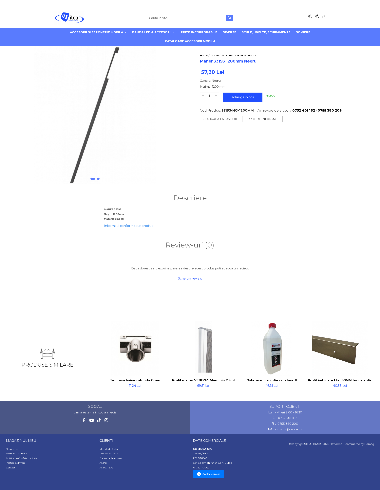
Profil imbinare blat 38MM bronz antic (340, 380)
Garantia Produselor (111, 458)
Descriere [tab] (190, 198)
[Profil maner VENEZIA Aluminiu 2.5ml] (203, 348)
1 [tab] (92, 178)
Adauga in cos (243, 97)
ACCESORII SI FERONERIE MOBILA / (233, 55)
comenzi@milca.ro (287, 429)
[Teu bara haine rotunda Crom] (135, 348)
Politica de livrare (15, 462)
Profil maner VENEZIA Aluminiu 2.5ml (203, 380)
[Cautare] (229, 18)
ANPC (103, 462)
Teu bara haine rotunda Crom (135, 380)
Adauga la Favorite (222, 119)
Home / (205, 55)
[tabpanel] (95, 115)
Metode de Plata (109, 448)
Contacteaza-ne (211, 474)
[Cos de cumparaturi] (323, 17)
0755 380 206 (287, 424)
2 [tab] (98, 178)
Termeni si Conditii (16, 453)
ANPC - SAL (106, 467)
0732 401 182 (287, 418)
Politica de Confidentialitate (21, 458)
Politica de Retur (109, 453)
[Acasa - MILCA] (74, 18)
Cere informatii (265, 119)
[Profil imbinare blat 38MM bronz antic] (340, 348)
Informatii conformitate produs (128, 226)
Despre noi (12, 448)
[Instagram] (106, 420)
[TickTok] (98, 420)
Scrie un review (190, 278)
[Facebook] (83, 420)
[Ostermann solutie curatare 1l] (271, 348)
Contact (10, 467)
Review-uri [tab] (190, 245)
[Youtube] (91, 420)
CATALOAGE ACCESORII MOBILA (190, 41)
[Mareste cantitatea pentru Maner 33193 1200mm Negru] (216, 96)
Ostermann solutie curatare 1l (271, 380)
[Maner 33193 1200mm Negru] (95, 115)
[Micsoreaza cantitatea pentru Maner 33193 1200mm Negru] (203, 96)
